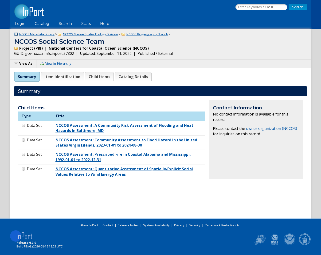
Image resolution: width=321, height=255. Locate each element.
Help (104, 23)
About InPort (89, 225)
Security (194, 225)
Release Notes (128, 225)
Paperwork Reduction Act (223, 225)
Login (20, 23)
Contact (107, 225)
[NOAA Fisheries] (275, 244)
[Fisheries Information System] (260, 244)
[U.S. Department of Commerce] (305, 244)
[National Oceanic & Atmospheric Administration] (290, 244)
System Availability (156, 225)
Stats (86, 23)
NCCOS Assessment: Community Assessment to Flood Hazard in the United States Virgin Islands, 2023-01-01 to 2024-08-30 (126, 142)
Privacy (179, 225)
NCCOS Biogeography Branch (147, 34)
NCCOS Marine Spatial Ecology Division (90, 34)
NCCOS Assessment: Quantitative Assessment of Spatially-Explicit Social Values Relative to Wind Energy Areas (124, 171)
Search (65, 23)
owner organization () (271, 128)
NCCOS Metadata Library (37, 34)
